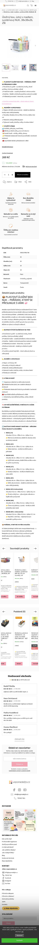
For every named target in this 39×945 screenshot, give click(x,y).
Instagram (19, 789)
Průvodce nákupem (8, 893)
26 (21, 266)
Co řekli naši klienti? (8, 847)
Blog (33, 1)
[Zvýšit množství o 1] (12, 174)
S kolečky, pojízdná (26, 279)
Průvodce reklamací (8, 896)
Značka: (7, 153)
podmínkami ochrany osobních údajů (19, 771)
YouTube (24, 789)
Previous (4, 548)
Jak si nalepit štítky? (8, 853)
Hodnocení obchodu (19, 676)
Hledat (8, 923)
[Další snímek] (35, 45)
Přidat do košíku (22, 174)
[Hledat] (27, 5)
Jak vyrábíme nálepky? (9, 850)
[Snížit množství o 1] (4, 174)
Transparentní (24, 283)
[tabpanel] (21, 576)
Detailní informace (7, 147)
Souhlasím (19, 940)
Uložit (6, 188)
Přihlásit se (19, 764)
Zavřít (32, 187)
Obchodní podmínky (8, 899)
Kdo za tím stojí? (7, 839)
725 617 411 (11, 1)
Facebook (14, 789)
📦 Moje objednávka (11, 908)
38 (21, 257)
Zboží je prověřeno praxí (9, 844)
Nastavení (19, 935)
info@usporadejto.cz (23, 1)
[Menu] (36, 5)
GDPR (3, 902)
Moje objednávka (7, 861)
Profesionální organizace (9, 842)
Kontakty (4, 904)
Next (35, 548)
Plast (21, 274)
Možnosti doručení (31, 167)
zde (22, 932)
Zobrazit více (19, 739)
